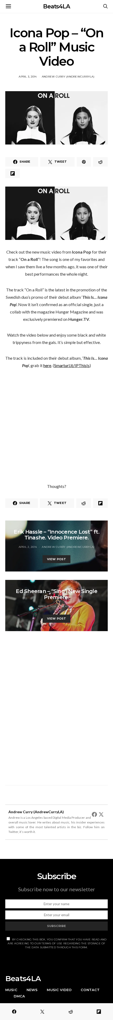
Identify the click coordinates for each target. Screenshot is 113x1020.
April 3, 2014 (28, 76)
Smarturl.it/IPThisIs (72, 365)
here (47, 365)
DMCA (19, 996)
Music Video (59, 990)
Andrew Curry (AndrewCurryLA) (68, 76)
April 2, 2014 (28, 547)
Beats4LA (56, 6)
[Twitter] (101, 814)
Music (11, 990)
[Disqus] (56, 705)
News (32, 990)
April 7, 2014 (47, 606)
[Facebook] (94, 814)
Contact (90, 990)
